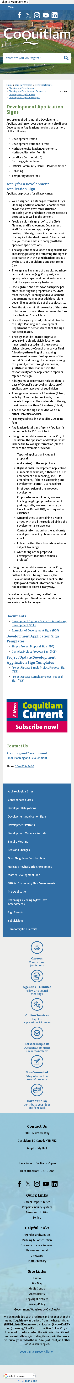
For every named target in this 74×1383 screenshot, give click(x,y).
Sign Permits (16, 912)
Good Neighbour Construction (26, 858)
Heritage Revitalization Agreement (30, 866)
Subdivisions (15, 920)
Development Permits (21, 825)
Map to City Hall (37, 1148)
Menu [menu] (11, 6)
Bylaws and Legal (37, 1250)
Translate (31, 1380)
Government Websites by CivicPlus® (37, 1309)
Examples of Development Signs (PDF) (35, 630)
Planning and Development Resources (27, 91)
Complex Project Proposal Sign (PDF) (34, 651)
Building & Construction (37, 1240)
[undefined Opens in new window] (37, 716)
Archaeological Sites (20, 791)
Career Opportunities (37, 1202)
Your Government (23, 85)
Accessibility (37, 1294)
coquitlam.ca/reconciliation (37, 1351)
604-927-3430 (24, 766)
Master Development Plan (24, 875)
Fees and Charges (19, 850)
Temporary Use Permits (22, 929)
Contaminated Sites (20, 800)
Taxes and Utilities (37, 1212)
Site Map (37, 1283)
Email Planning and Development (27, 758)
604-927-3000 (44, 1171)
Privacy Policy (37, 1304)
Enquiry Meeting (18, 841)
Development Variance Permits (27, 833)
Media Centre (37, 1288)
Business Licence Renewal (37, 1245)
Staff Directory (37, 1261)
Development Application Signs (24, 97)
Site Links (37, 1271)
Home (10, 85)
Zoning (37, 1217)
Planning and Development (22, 88)
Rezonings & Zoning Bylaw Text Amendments (27, 902)
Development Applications (22, 94)
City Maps (37, 1255)
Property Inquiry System (37, 1207)
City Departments (43, 85)
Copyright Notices (37, 1299)
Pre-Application (17, 891)
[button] (66, 58)
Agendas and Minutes (37, 1234)
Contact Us (17, 746)
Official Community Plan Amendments (31, 883)
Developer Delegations (22, 808)
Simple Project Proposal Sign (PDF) (33, 646)
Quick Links (37, 1195)
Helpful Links (37, 1228)
